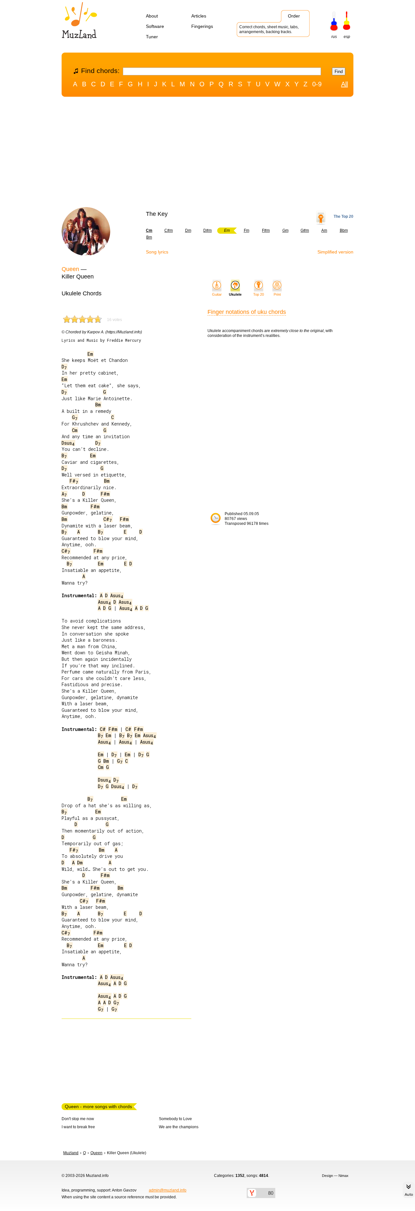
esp (347, 36)
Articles (198, 16)
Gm (285, 230)
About (152, 16)
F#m (266, 230)
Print (277, 294)
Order (294, 16)
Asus (116, 595)
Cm (74, 430)
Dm (188, 230)
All (344, 84)
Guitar (217, 294)
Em (90, 354)
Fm (246, 230)
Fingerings (202, 26)
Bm (149, 237)
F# (73, 481)
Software (155, 26)
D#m (207, 230)
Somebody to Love (175, 1119)
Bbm (344, 230)
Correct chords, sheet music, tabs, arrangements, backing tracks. (269, 29)
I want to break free (78, 1127)
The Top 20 (343, 216)
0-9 (317, 84)
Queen (70, 269)
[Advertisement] (207, 153)
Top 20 (258, 294)
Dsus (68, 443)
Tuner (152, 36)
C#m (168, 230)
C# (107, 519)
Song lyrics (157, 251)
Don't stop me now (78, 1119)
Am (324, 230)
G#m (305, 230)
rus (334, 36)
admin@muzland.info (167, 1190)
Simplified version (335, 251)
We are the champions (178, 1127)
